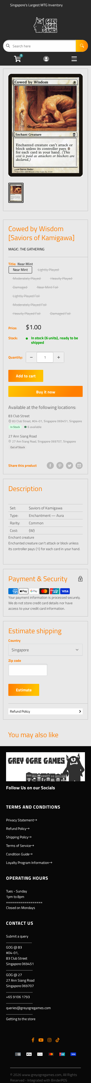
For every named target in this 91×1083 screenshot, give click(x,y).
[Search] (82, 46)
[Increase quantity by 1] (58, 357)
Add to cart (26, 376)
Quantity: (15, 357)
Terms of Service (18, 845)
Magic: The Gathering (26, 249)
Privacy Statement (20, 820)
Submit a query (17, 936)
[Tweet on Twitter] (69, 465)
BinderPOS (59, 1080)
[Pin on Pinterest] (59, 465)
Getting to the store (20, 1018)
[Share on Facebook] (50, 465)
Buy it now (45, 392)
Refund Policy (20, 711)
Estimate (24, 690)
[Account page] (46, 59)
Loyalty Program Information (27, 862)
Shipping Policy (17, 837)
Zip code (14, 660)
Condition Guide (17, 854)
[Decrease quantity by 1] (31, 357)
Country (14, 640)
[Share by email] (79, 465)
